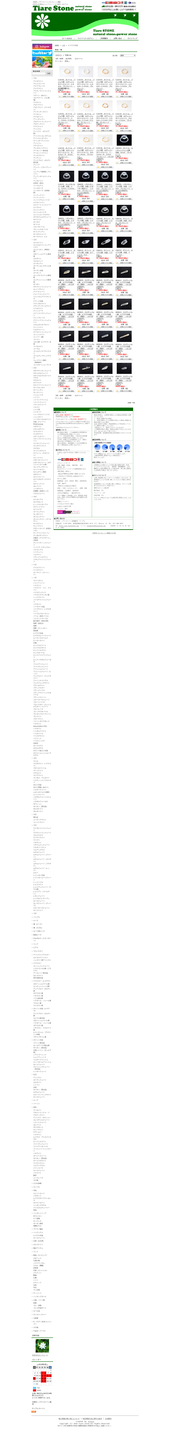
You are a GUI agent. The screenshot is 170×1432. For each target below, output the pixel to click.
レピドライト (38, 884)
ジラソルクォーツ (39, 404)
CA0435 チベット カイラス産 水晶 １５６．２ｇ (66, 252)
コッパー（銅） (39, 337)
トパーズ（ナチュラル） (42, 547)
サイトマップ (132, 38)
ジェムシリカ (38, 395)
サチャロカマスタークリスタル (42, 377)
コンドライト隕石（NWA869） (39, 361)
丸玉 (35, 1074)
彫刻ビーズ (37, 935)
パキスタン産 (38, 996)
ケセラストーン (39, 330)
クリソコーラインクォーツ (42, 314)
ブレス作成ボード (39, 1308)
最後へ (67, 61)
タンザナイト (38, 514)
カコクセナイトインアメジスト (42, 246)
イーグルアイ (38, 186)
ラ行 (35, 825)
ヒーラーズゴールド (40, 638)
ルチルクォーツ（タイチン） (42, 860)
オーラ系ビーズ (39, 931)
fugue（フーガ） (39, 1331)
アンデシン (37, 158)
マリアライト (38, 775)
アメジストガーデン (40, 138)
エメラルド (37, 207)
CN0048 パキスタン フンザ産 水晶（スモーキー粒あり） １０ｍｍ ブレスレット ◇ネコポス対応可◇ (85, 188)
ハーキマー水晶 (39, 607)
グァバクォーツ (39, 292)
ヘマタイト (37, 728)
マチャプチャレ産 (39, 1037)
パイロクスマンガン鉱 (41, 595)
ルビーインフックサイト (42, 1095)
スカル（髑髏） (39, 1265)
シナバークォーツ (39, 402)
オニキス (36, 222)
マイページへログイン (86, 38)
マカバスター (38, 951)
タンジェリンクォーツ (41, 966)
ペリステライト (39, 736)
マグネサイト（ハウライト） (42, 765)
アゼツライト (38, 105)
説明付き (59, 55)
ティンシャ (37, 1293)
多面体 (35, 1268)
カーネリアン (38, 263)
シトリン (36, 397)
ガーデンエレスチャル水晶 (42, 267)
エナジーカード (39, 1193)
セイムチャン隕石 (39, 472)
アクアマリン (38, 88)
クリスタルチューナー (41, 1208)
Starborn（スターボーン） (42, 939)
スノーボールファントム (42, 1062)
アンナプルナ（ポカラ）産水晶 (42, 161)
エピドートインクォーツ (42, 205)
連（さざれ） (38, 928)
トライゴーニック (39, 1055)
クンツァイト (38, 327)
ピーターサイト (39, 640)
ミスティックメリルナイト (42, 781)
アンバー (36, 165)
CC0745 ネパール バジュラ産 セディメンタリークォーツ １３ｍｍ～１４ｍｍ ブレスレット (85, 84)
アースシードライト (40, 153)
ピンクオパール (39, 653)
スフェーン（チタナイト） (41, 454)
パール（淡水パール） (41, 616)
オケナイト (37, 219)
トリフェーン (38, 552)
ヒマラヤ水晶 (38, 633)
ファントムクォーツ (40, 669)
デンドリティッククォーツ (42, 544)
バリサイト (37, 604)
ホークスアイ (38, 746)
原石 (35, 1107)
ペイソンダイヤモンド (41, 721)
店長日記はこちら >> (40, 1355)
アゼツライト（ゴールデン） (42, 108)
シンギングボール (39, 1296)
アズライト (37, 102)
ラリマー (36, 840)
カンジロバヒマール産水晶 (42, 276)
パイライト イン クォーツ (42, 589)
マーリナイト (38, 770)
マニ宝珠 (36, 1290)
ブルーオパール (39, 227)
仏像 (35, 1278)
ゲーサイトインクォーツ (42, 332)
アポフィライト (39, 124)
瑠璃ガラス (37, 1226)
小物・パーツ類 (39, 1300)
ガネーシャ (37, 1258)
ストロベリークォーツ (41, 443)
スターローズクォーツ (41, 908)
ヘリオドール (38, 733)
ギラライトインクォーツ (42, 287)
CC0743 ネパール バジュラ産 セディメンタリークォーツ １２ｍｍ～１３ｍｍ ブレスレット (124, 84)
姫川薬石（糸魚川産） (41, 621)
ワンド (35, 1252)
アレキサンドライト (40, 148)
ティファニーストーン (41, 533)
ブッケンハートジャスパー (42, 1150)
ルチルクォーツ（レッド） (41, 869)
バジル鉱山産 (38, 998)
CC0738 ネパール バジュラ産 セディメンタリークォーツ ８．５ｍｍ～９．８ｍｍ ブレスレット (66, 152)
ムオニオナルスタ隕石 (41, 792)
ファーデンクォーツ (40, 667)
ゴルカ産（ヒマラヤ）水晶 (42, 343)
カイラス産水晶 (39, 1018)
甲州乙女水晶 (38, 424)
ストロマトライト (39, 446)
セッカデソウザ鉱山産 (41, 1045)
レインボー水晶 (39, 875)
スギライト (37, 426)
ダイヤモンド (38, 502)
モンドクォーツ (39, 1064)
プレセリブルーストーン (42, 714)
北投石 (35, 743)
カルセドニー (38, 261)
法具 (35, 1285)
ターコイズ (37, 509)
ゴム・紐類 (37, 1305)
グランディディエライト (42, 306)
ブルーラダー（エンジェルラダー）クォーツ (42, 706)
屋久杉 (35, 817)
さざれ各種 (37, 1183)
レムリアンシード (39, 1057)
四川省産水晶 (38, 978)
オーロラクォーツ (39, 234)
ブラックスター (39, 688)
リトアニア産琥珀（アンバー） (42, 173)
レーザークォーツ (39, 1071)
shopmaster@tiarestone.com (96, 526)
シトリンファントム (40, 400)
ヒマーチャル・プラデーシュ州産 (42, 1033)
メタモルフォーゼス (40, 801)
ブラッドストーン (39, 697)
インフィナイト (39, 197)
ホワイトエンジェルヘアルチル (42, 754)
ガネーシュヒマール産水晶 (42, 255)
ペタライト (37, 724)
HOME (57, 45)
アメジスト (37, 129)
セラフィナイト (39, 484)
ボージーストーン (39, 1156)
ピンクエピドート (39, 645)
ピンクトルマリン (39, 650)
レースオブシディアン (41, 898)
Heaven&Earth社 (40, 726)
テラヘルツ (37, 1132)
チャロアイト (38, 524)
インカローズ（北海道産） (41, 192)
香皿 (35, 1303)
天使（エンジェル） (40, 1270)
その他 (35, 1180)
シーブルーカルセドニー (42, 419)
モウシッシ (37, 804)
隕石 (35, 1175)
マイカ (35, 761)
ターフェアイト (39, 512)
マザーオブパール (39, 768)
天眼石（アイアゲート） (42, 538)
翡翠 (35, 626)
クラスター (37, 963)
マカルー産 (37, 1003)
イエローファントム (40, 1060)
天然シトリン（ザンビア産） (42, 1051)
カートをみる (67, 38)
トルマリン (37, 554)
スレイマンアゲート (40, 467)
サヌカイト (37, 380)
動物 (35, 1275)
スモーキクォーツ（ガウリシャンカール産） (42, 464)
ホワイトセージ (39, 1203)
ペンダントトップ (39, 1213)
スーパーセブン (39, 469)
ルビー (35, 873)
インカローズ (38, 188)
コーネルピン (38, 346)
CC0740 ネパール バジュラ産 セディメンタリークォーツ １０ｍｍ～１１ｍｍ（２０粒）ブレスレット (105, 118)
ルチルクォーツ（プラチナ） (42, 865)
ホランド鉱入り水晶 (40, 751)
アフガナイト (38, 117)
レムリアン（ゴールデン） (41, 893)
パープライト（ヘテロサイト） (42, 610)
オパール (36, 224)
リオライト (37, 842)
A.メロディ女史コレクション (42, 1323)
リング (35, 944)
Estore (91, 1421)
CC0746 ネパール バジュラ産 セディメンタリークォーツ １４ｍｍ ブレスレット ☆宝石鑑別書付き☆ (66, 84)
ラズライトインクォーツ (42, 833)
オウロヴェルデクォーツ (42, 217)
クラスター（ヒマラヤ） (42, 981)
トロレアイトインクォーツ (42, 560)
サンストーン (38, 392)
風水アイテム (38, 1248)
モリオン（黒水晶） (40, 806)
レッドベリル (38, 882)
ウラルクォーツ (39, 493)
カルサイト (37, 258)
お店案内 (108, 1419)
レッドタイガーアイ (40, 504)
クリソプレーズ (39, 318)
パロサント (37, 1196)
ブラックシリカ (39, 690)
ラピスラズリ (38, 835)
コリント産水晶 (39, 1043)
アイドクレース (39, 84)
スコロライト (38, 434)
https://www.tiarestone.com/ (69, 526)
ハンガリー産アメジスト (42, 960)
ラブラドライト (39, 837)
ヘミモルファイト (39, 731)
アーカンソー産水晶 (40, 150)
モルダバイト (38, 811)
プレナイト (37, 716)
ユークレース (38, 1178)
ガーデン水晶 (38, 270)
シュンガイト (38, 417)
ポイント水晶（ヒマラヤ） (41, 1010)
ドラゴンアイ (38, 550)
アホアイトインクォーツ (42, 122)
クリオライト (38, 308)
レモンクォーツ (39, 896)
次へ (61, 61)
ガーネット (37, 273)
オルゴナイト (38, 1244)
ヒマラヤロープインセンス (42, 1199)
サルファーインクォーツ (42, 385)
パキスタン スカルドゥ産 (42, 1029)
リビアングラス (39, 850)
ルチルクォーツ (39, 852)
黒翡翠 (35, 631)
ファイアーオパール (40, 1146)
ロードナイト (38, 910)
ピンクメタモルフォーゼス (42, 661)
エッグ (35, 1100)
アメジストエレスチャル (42, 136)
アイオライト (38, 81)
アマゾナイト (38, 126)
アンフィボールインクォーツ (42, 177)
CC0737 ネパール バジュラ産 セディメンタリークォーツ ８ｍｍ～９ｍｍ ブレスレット (85, 152)
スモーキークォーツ (40, 460)
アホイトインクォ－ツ (41, 1112)
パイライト (37, 585)
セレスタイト (38, 975)
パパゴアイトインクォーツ (42, 601)
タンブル (36, 1187)
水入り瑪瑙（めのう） (41, 787)
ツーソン (36, 1104)
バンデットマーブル (40, 618)
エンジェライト (39, 210)
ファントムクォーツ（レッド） (42, 673)
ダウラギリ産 (38, 993)
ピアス (35, 947)
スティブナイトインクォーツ (42, 440)
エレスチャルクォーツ (41, 1120)
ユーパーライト (39, 822)
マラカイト (37, 773)
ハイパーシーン (39, 583)
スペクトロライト (39, 451)
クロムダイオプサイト (41, 325)
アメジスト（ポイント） (42, 1117)
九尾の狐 (36, 1260)
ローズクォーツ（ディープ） (42, 904)
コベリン (36, 339)
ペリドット (37, 738)
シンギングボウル (39, 1205)
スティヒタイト (39, 436)
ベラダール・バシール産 (42, 1001)
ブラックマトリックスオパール (42, 694)
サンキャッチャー (39, 1314)
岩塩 (35, 1210)
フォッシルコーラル (40, 680)
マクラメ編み (38, 1229)
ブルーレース (38, 709)
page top (131, 402)
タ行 (35, 497)
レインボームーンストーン (42, 879)
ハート (35, 1280)
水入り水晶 (37, 785)
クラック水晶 (38, 301)
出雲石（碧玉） (39, 183)
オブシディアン (39, 232)
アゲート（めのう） (40, 95)
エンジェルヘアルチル (41, 215)
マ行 (35, 758)
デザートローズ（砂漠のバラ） (42, 529)
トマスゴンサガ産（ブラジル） (42, 970)
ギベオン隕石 (38, 1223)
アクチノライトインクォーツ (42, 92)
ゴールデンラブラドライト (42, 352)
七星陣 (35, 1318)
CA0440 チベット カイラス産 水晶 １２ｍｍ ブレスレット (105, 221)
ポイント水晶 (38, 1040)
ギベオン (36, 284)
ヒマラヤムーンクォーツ (42, 635)
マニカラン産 (38, 1005)
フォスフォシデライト (41, 683)
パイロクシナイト (39, 592)
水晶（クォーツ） (39, 422)
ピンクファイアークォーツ (42, 656)
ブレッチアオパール (40, 711)
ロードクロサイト (39, 1161)
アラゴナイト (38, 146)
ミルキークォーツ (39, 790)
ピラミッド (37, 1282)
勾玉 (35, 1287)
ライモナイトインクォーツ (42, 829)
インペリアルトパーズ (41, 200)
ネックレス (37, 1221)
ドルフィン (37, 1273)
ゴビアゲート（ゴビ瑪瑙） (41, 99)
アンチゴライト (39, 155)
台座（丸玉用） (39, 1241)
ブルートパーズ (39, 702)
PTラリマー (37, 1216)
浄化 (35, 1190)
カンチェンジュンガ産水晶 (42, 281)
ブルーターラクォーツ (41, 700)
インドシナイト (39, 195)
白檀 (35, 643)
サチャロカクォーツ (40, 373)
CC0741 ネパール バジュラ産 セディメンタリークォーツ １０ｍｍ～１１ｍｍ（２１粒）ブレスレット (85, 118)
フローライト (38, 719)
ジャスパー (37, 412)
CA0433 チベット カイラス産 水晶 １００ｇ (105, 252)
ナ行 (35, 565)
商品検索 (36, 71)
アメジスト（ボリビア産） (41, 132)
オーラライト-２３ (40, 237)
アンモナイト (38, 181)
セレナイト (37, 486)
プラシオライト (39, 685)
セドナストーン (39, 477)
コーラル (36, 349)
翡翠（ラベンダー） (40, 628)
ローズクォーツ (39, 901)
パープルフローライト (41, 614)
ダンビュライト (39, 517)
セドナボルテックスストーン (42, 480)
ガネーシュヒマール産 (41, 984)
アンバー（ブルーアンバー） (42, 168)
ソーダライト (38, 489)
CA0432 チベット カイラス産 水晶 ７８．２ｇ (124, 252)
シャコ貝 (36, 409)
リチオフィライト (39, 847)
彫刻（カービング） (40, 1255)
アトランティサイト (40, 112)
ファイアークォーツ (40, 664)
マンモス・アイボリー (41, 778)
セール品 (36, 1311)
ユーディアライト (39, 820)
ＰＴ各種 (36, 1218)
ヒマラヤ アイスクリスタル (42, 1138)
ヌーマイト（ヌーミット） (41, 574)
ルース (35, 920)
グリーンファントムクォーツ (42, 321)
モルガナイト (38, 809)
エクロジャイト (39, 202)
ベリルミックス (39, 741)
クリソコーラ (38, 311)
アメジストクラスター (41, 955)
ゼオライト (37, 474)
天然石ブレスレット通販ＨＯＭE (104, 533)
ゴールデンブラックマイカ (42, 357)
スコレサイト (38, 431)
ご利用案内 (104, 38)
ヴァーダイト (38, 580)
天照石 (35, 540)
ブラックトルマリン (40, 557)
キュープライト (39, 289)
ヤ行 (35, 814)
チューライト (38, 526)
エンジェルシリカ (39, 212)
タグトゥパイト (39, 507)
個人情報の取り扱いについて (69, 1419)
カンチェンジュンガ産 (41, 986)
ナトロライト (38, 570)
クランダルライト (39, 303)
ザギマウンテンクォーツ (42, 371)
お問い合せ (118, 38)
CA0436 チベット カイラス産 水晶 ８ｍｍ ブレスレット (124, 221)
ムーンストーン (39, 795)
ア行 (35, 78)
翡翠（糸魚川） (39, 623)
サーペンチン (38, 390)
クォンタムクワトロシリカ (42, 298)
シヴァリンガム (39, 1263)
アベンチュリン (39, 119)
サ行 (35, 368)
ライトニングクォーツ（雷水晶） (41, 1068)
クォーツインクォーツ (41, 294)
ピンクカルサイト (39, 648)
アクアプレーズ (39, 86)
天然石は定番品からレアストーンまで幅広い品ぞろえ (50, 4)
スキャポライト (39, 429)
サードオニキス (39, 387)
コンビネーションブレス (42, 365)
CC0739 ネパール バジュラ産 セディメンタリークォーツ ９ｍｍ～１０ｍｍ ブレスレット (124, 118)
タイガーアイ (38, 499)
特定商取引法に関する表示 (92, 1419)
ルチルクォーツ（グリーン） (42, 856)
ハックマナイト (39, 597)
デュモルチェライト (40, 535)
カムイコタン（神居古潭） (41, 251)
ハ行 (35, 577)
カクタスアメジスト (40, 957)
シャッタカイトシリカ (41, 414)
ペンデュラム (38, 1232)
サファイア (37, 383)
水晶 (35, 1087)
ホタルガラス (38, 748)
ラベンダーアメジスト (41, 141)
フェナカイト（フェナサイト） (42, 677)
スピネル (36, 448)
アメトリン (37, 143)
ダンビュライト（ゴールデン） (42, 520)
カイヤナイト (38, 243)
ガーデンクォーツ (39, 1080)
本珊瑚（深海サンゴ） (41, 491)
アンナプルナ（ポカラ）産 (42, 990)
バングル (36, 917)
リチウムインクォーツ (41, 845)
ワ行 (35, 913)
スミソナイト (38, 458)
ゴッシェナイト (39, 334)
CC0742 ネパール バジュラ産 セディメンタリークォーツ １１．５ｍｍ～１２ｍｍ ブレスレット (67, 118)
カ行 (35, 240)
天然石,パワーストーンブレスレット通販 (47, 2)
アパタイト (37, 114)
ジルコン (36, 407)
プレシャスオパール (40, 229)
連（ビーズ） (38, 924)
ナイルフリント (39, 567)
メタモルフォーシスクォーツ (42, 798)
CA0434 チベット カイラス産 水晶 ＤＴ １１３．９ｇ (86, 252)
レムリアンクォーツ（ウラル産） (42, 888)
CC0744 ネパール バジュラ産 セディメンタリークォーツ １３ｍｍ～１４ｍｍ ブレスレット (105, 84)
